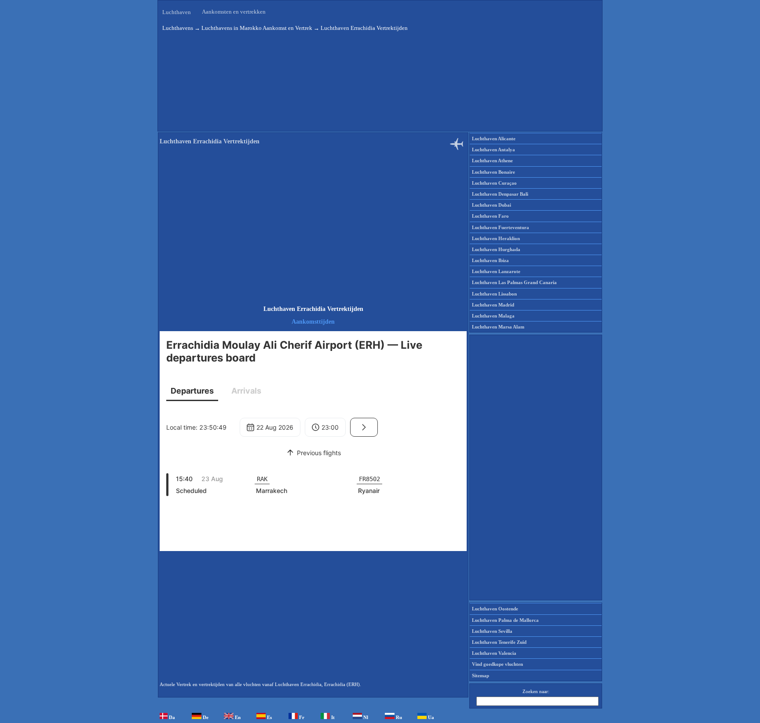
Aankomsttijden (313, 321)
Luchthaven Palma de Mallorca (505, 620)
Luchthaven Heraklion (496, 238)
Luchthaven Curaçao (494, 183)
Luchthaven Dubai (491, 205)
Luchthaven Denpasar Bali (500, 194)
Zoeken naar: (535, 691)
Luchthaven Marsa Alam (498, 326)
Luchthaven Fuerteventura (500, 227)
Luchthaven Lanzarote (496, 271)
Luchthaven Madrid (493, 304)
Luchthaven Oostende (495, 608)
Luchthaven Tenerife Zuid (499, 642)
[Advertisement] (313, 226)
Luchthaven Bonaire (493, 172)
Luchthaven (176, 12)
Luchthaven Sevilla (492, 631)
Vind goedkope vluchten (497, 664)
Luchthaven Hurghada (496, 249)
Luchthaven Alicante (493, 138)
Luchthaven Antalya (493, 149)
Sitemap (480, 675)
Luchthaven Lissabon (494, 293)
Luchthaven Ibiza (490, 260)
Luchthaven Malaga (493, 315)
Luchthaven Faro (490, 216)
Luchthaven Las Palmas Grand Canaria (514, 282)
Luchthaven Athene (492, 160)
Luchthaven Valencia (494, 653)
